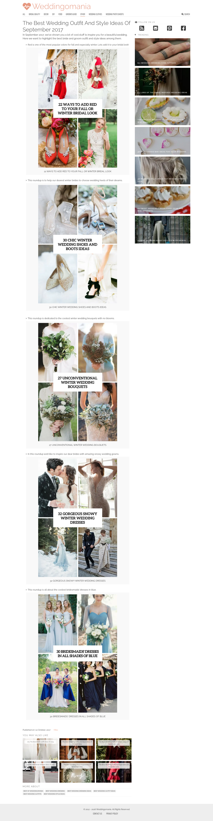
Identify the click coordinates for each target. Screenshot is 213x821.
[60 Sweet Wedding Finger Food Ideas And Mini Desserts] (162, 200)
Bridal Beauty (34, 14)
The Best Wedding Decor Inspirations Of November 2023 (77, 766)
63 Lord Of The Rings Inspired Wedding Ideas (162, 92)
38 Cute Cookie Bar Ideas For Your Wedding (162, 152)
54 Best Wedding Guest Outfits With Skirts (162, 240)
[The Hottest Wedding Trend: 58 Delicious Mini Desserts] (162, 111)
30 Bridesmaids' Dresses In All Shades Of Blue (78, 716)
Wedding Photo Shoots (115, 14)
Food (60, 14)
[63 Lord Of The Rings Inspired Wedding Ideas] (162, 82)
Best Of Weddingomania (33, 791)
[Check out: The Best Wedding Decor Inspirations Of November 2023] (77, 772)
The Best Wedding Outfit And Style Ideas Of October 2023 (77, 743)
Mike (56, 730)
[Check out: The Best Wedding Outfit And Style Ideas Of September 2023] (114, 749)
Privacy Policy (112, 813)
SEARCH (187, 14)
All (24, 14)
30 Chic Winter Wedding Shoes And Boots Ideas (77, 307)
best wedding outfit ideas (104, 791)
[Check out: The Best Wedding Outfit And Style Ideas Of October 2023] (77, 749)
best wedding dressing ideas (79, 791)
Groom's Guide (71, 14)
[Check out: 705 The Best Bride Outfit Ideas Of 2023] (40, 749)
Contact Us (97, 813)
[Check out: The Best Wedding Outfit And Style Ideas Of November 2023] (114, 772)
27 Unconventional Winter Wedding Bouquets (77, 445)
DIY (53, 14)
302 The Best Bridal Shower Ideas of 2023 (40, 765)
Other (82, 14)
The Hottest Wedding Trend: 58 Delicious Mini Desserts (161, 121)
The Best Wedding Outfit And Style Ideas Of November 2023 (114, 766)
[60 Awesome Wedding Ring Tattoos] (162, 52)
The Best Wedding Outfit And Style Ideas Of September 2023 (114, 743)
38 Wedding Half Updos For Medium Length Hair (161, 180)
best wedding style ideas (54, 794)
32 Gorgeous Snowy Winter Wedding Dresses (78, 580)
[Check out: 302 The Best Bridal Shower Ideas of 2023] (40, 772)
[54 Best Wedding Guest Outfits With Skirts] (162, 230)
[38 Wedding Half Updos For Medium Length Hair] (162, 170)
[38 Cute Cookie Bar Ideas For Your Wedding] (162, 141)
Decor (46, 14)
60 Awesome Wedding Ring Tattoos (157, 63)
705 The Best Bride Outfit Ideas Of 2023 (40, 742)
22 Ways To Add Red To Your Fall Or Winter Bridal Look (77, 171)
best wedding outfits (32, 794)
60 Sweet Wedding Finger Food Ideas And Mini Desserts (160, 210)
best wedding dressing (55, 791)
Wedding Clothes (95, 14)
